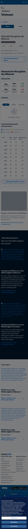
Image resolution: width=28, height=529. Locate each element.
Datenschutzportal (16, 515)
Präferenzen (14, 518)
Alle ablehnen (14, 522)
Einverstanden (14, 526)
